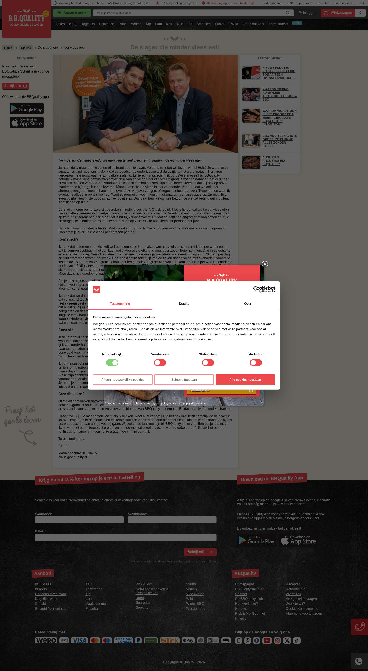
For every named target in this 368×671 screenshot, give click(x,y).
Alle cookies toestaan (245, 379)
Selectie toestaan (184, 379)
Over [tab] (248, 303)
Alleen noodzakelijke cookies (122, 379)
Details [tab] (184, 303)
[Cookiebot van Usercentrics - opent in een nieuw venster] (256, 289)
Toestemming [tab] (120, 303)
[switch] (160, 362)
